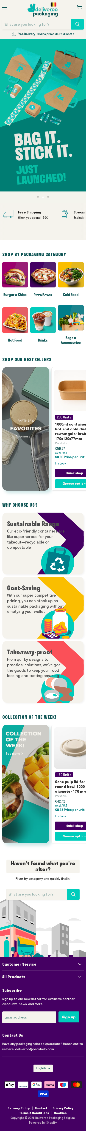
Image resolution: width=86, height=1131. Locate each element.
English (41, 1068)
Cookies (60, 1113)
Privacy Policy (63, 1108)
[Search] (77, 24)
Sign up (68, 1017)
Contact (41, 1108)
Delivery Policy (19, 1108)
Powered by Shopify (43, 1122)
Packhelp (61, 443)
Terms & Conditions (34, 1113)
